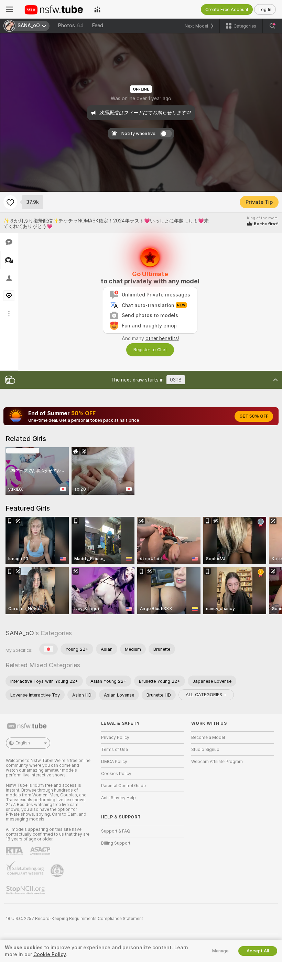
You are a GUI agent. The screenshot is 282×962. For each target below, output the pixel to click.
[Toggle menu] (9, 9)
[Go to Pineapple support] (58, 870)
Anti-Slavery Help (118, 797)
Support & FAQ (115, 831)
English (22, 743)
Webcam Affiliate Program (217, 761)
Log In (265, 9)
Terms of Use (114, 749)
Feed (97, 25)
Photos (71, 25)
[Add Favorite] (10, 202)
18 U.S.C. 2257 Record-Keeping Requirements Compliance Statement (74, 918)
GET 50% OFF (253, 416)
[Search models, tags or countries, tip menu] (272, 26)
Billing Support (115, 843)
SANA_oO (20, 633)
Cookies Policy (116, 773)
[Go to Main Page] (53, 9)
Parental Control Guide (123, 785)
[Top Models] (97, 9)
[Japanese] (48, 649)
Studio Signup (205, 749)
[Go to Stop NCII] (26, 890)
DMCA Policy (114, 761)
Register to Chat (150, 349)
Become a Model (208, 737)
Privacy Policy (115, 737)
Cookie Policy (49, 954)
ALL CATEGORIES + (206, 694)
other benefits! (162, 338)
